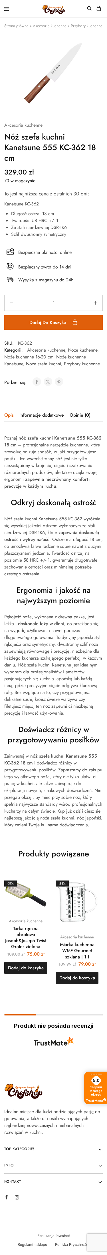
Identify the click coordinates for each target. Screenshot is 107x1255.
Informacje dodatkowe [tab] (41, 415)
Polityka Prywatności (72, 1244)
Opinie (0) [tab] (80, 415)
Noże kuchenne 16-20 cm (28, 357)
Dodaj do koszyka (48, 322)
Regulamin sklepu (32, 1244)
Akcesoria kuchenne (49, 26)
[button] (25, 968)
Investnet (63, 1235)
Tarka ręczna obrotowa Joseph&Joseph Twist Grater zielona (25, 937)
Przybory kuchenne (86, 26)
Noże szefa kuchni (43, 363)
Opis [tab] (9, 415)
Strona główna (16, 26)
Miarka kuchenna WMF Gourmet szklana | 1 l (77, 950)
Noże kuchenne (82, 350)
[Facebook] (6, 1198)
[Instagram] (17, 1198)
